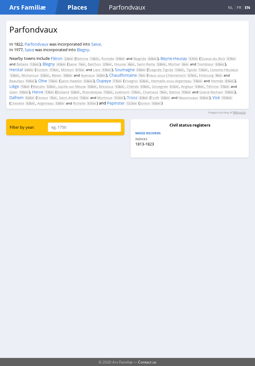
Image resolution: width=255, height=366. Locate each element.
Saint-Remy (146, 64)
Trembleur (205, 64)
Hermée (217, 80)
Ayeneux (88, 75)
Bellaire (22, 64)
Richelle (79, 103)
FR (239, 7)
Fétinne (212, 86)
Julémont (122, 92)
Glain (13, 92)
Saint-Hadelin (71, 80)
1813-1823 (144, 144)
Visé (216, 97)
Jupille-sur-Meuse (72, 86)
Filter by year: (22, 127)
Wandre (38, 86)
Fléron (57, 58)
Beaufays (16, 80)
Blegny (83, 49)
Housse (120, 64)
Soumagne (125, 69)
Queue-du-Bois (213, 58)
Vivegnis (131, 80)
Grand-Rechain (211, 92)
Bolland (63, 92)
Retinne (82, 58)
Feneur (42, 97)
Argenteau (45, 103)
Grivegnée (160, 86)
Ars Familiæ (27, 7)
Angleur (187, 86)
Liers (96, 69)
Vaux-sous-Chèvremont (167, 75)
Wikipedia (239, 112)
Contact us (147, 361)
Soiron (145, 103)
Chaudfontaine (123, 75)
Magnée (139, 58)
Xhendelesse (92, 92)
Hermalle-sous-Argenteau (171, 80)
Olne (42, 80)
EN (247, 7)
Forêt (155, 97)
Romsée (107, 58)
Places (77, 7)
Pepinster (116, 103)
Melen (57, 75)
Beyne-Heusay (173, 58)
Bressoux (106, 86)
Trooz (132, 97)
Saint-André (68, 97)
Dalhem (16, 97)
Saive (96, 44)
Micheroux (30, 75)
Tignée (191, 69)
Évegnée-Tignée (160, 69)
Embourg (206, 75)
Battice (174, 92)
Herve (37, 92)
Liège (14, 86)
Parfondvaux (37, 44)
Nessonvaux (188, 97)
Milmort (67, 69)
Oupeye (103, 80)
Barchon (94, 64)
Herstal (16, 69)
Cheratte (17, 103)
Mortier (174, 64)
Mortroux (105, 97)
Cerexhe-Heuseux (224, 69)
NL (230, 7)
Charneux (150, 92)
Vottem (42, 69)
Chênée (133, 86)
